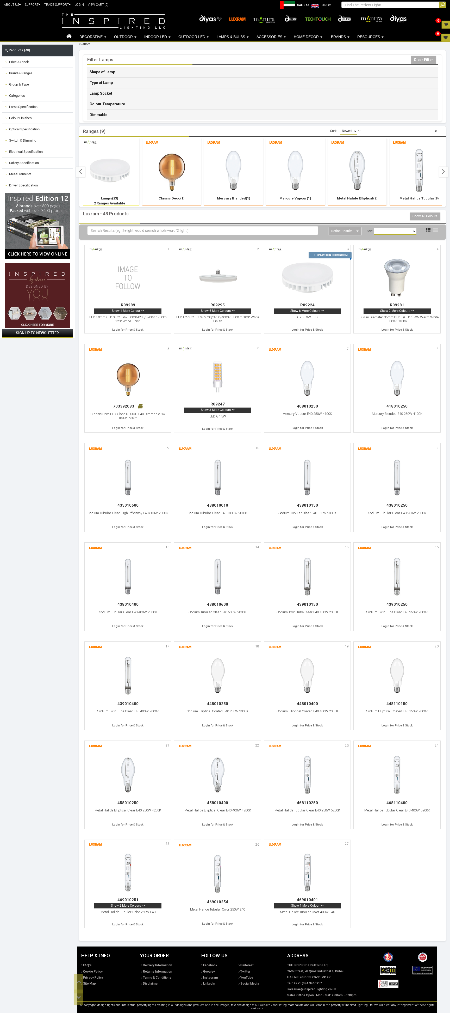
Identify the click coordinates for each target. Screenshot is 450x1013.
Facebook (210, 965)
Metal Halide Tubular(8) (419, 198)
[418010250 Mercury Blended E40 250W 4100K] (397, 378)
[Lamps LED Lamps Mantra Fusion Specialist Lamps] (109, 171)
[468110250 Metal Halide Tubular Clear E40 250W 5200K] (307, 775)
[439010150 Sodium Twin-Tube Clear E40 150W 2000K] (307, 576)
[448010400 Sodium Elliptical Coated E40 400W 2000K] (307, 675)
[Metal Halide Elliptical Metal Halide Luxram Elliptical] (357, 170)
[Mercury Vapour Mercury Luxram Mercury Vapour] (295, 170)
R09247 (217, 404)
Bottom (78, 997)
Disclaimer (151, 983)
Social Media (249, 983)
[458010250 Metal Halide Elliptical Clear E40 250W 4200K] (128, 775)
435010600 (128, 505)
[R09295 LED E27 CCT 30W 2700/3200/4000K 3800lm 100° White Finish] (217, 277)
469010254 (217, 902)
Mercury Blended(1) (233, 198)
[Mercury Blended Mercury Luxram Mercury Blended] (233, 170)
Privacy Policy (93, 977)
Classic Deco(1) (172, 198)
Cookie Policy (93, 971)
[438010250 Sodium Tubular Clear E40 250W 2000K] (397, 477)
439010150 (307, 604)
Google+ (209, 971)
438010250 (397, 505)
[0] (446, 24)
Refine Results (342, 231)
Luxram (84, 44)
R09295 (217, 305)
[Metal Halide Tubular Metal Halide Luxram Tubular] (419, 170)
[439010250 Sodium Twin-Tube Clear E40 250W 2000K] (397, 576)
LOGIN (79, 5)
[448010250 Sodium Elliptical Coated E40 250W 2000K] (217, 675)
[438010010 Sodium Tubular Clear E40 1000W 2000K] (218, 477)
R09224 (307, 305)
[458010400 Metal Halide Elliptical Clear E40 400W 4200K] (217, 775)
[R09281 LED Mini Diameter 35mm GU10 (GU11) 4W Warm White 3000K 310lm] (397, 277)
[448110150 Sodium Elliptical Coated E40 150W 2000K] (397, 675)
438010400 (128, 604)
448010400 (307, 703)
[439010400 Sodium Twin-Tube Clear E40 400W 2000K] (128, 675)
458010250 (128, 802)
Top (78, 982)
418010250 (397, 406)
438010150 (307, 505)
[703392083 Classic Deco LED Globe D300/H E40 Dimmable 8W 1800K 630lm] (128, 378)
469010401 (307, 899)
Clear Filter (423, 60)
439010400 (128, 703)
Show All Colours (425, 216)
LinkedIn (209, 983)
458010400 (217, 802)
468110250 (307, 802)
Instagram (210, 977)
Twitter (245, 971)
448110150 (397, 703)
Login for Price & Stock (127, 329)
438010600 (217, 604)
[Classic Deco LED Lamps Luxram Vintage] (171, 170)
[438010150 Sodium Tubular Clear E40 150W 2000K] (307, 477)
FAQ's (87, 965)
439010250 (397, 604)
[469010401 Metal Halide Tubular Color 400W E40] (307, 872)
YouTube (246, 977)
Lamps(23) (109, 200)
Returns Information (157, 971)
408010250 (307, 406)
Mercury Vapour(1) (295, 198)
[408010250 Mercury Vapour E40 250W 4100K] (307, 378)
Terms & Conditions (157, 977)
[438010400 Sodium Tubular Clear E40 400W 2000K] (128, 576)
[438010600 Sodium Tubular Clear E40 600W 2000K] (218, 576)
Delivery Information (157, 965)
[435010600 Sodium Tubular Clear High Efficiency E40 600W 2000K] (128, 477)
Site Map (89, 983)
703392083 (124, 406)
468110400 (397, 802)
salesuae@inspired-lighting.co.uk (311, 989)
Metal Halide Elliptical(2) (357, 198)
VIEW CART (98, 5)
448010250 (217, 703)
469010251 (128, 899)
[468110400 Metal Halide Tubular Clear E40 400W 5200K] (397, 775)
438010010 (217, 505)
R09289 (128, 305)
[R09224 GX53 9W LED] (307, 277)
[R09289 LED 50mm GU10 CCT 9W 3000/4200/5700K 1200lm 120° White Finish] (128, 277)
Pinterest (247, 965)
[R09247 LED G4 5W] (217, 377)
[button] (80, 172)
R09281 (397, 305)
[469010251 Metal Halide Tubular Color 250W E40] (128, 872)
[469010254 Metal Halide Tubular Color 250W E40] (217, 874)
